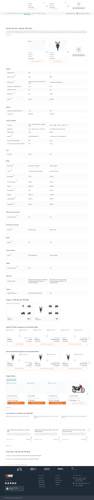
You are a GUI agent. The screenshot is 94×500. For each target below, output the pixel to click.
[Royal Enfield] (47, 17)
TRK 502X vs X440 (19, 368)
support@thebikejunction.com (82, 483)
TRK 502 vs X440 (19, 344)
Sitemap (57, 484)
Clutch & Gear (27, 13)
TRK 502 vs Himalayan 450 (47, 344)
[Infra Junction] (61, 469)
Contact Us (57, 482)
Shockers (38, 13)
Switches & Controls (14, 13)
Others (43, 13)
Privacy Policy (58, 480)
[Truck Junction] (33, 469)
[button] (53, 52)
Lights (33, 13)
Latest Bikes (41, 480)
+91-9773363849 (79, 485)
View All (8, 407)
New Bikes (41, 478)
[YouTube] (15, 483)
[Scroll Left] (5, 13)
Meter (21, 13)
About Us (57, 478)
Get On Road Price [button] (32, 8)
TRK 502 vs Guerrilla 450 (74, 344)
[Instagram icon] (10, 483)
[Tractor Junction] (19, 469)
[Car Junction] (75, 468)
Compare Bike (42, 484)
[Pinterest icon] (8, 483)
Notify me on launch (78, 403)
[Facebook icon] (6, 483)
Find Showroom (42, 486)
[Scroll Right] (45, 13)
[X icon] (13, 483)
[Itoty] (47, 469)
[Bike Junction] (9, 476)
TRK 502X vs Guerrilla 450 (74, 368)
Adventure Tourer (11, 379)
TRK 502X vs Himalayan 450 (47, 368)
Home (6, 464)
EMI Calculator (42, 482)
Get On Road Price (36, 61)
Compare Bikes (10, 464)
